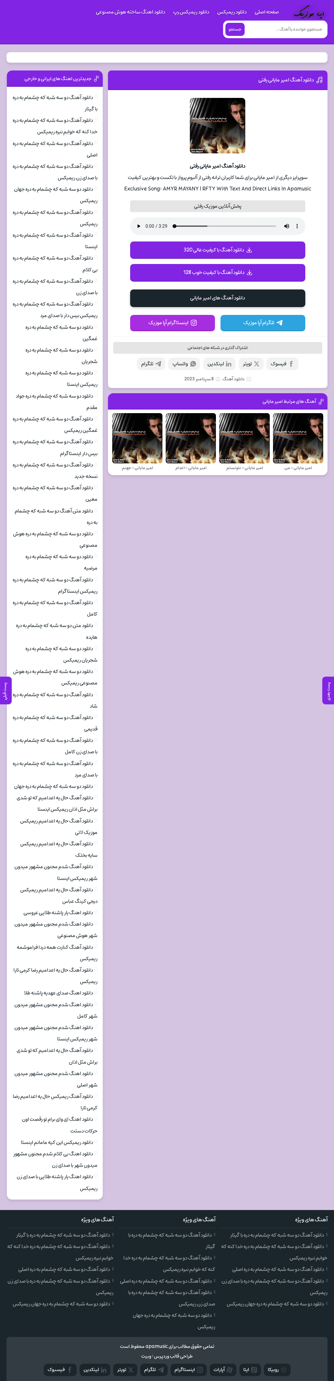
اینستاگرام (185, 1370)
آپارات (219, 1370)
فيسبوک (56, 1370)
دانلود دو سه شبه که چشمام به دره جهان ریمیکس (275, 1304)
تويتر (121, 1370)
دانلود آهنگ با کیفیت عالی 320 (214, 250)
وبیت (146, 1356)
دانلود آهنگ (233, 379)
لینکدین (215, 364)
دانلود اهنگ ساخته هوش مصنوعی (130, 12)
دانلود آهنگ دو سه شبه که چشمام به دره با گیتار (277, 1235)
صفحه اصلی (267, 12)
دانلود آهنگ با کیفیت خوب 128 (213, 272)
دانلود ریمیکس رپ (191, 12)
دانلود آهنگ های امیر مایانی (217, 298)
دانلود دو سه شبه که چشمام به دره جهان (53, 786)
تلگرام (147, 364)
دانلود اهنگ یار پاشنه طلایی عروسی (58, 912)
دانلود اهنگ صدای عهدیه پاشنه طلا (58, 993)
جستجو (235, 29)
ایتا (246, 1370)
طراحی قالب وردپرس (173, 1356)
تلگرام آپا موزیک (258, 322)
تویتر (247, 364)
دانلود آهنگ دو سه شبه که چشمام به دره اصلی (278, 1269)
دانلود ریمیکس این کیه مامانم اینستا (57, 1142)
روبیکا (273, 1370)
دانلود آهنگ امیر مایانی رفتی (286, 80)
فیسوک (278, 364)
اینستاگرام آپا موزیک (168, 322)
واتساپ (180, 364)
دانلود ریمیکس (232, 12)
